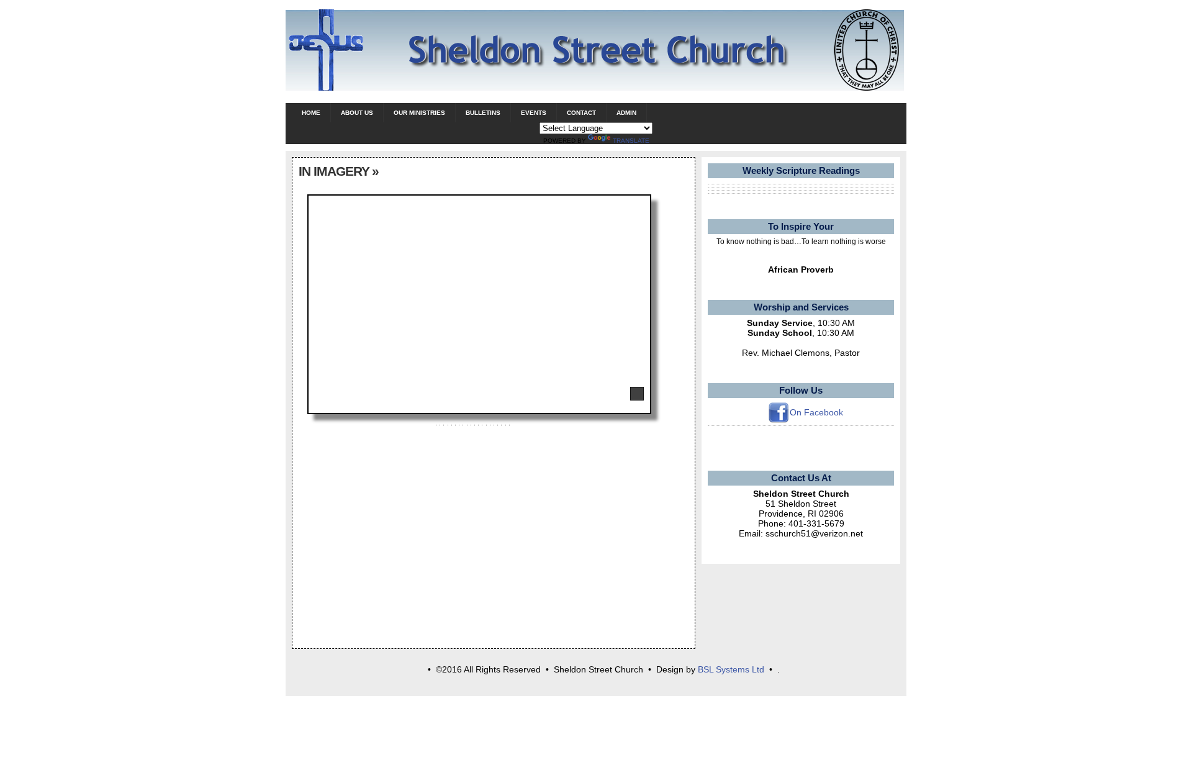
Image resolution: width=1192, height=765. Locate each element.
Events (533, 112)
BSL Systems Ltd (731, 669)
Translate (631, 140)
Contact (581, 112)
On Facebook (816, 412)
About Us (357, 112)
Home (311, 112)
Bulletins (483, 112)
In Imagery (334, 171)
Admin (626, 112)
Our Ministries (419, 112)
